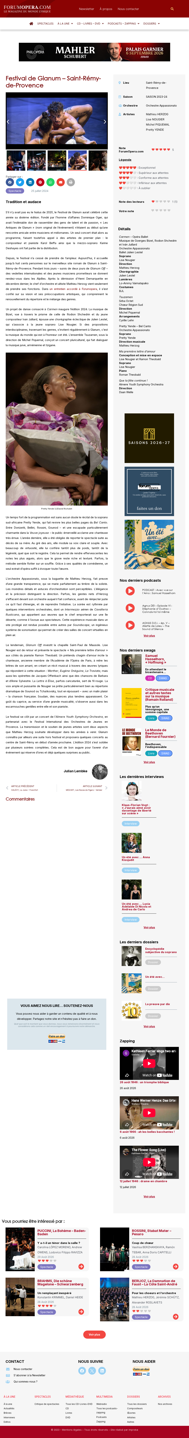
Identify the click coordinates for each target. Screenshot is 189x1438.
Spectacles (45, 23)
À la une (63, 23)
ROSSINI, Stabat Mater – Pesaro (151, 1232)
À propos (106, 9)
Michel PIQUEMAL (157, 124)
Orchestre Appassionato (161, 105)
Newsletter (86, 9)
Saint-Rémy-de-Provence (156, 85)
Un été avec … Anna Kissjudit (136, 858)
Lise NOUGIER (155, 119)
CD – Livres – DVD (88, 23)
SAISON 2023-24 (156, 96)
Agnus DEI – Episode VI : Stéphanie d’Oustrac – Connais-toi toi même (157, 609)
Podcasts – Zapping (122, 23)
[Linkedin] (102, 1371)
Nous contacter (128, 9)
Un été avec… (155, 977)
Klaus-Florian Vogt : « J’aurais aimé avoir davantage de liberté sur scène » (136, 809)
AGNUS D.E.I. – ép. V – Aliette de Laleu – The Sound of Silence (156, 626)
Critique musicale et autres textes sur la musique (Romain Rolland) (159, 694)
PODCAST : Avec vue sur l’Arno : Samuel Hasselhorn (159, 591)
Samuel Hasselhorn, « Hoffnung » (155, 659)
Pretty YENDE (155, 129)
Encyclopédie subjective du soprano (161, 950)
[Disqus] (57, 851)
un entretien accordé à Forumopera (73, 289)
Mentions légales (72, 1429)
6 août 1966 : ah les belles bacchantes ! (147, 1132)
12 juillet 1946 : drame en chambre (143, 1181)
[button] (65, 24)
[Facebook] (82, 1371)
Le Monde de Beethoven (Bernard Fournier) (160, 733)
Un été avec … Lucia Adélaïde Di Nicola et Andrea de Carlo (136, 906)
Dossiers (149, 23)
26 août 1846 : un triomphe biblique (144, 1082)
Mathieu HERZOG (157, 114)
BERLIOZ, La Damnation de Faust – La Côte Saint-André (154, 1282)
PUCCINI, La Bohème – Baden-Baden (61, 1232)
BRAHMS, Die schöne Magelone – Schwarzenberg (60, 1282)
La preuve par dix (157, 1004)
